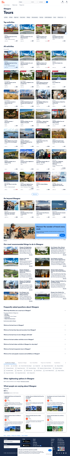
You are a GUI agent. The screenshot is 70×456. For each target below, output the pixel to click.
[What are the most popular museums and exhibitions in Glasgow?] (65, 354)
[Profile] (67, 1)
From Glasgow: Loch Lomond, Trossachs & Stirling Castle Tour (56, 397)
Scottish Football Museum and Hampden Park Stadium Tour (13, 397)
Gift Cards (52, 447)
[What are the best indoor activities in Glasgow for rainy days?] (65, 344)
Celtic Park (6, 314)
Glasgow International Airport (10, 318)
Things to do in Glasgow (16, 435)
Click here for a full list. (25, 381)
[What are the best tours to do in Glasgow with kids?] (65, 335)
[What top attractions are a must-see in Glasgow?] (65, 310)
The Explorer (53, 448)
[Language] (62, 1)
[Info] (8, 49)
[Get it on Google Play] (26, 441)
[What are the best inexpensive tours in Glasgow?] (65, 349)
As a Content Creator (61, 442)
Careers (52, 442)
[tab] (10, 362)
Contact (34, 440)
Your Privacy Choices (36, 445)
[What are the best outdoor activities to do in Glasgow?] (65, 339)
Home (5, 435)
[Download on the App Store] (26, 445)
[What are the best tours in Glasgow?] (65, 325)
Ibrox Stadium (7, 315)
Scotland (8, 435)
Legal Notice (35, 442)
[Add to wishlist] (17, 25)
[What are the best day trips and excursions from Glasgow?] (65, 330)
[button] (11, 33)
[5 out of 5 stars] (14, 398)
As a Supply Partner (61, 440)
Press (52, 445)
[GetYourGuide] (3, 2)
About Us (52, 440)
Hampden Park (7, 317)
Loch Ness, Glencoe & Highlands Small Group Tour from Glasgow (35, 397)
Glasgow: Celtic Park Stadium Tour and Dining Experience (55, 416)
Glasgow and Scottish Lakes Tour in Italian (33, 415)
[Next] (66, 33)
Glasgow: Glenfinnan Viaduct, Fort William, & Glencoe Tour (13, 416)
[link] (11, 33)
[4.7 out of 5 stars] (7, 393)
